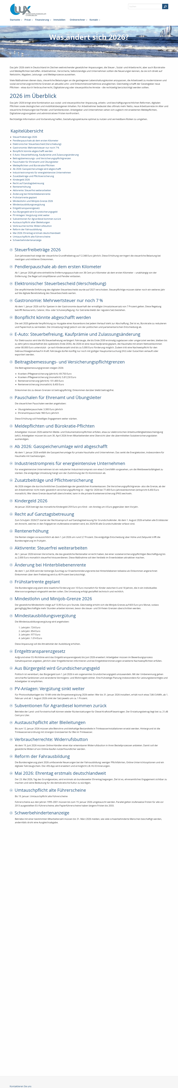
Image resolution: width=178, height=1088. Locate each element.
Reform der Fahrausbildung (27, 229)
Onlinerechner (77, 19)
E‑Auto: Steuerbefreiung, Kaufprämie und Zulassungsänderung (46, 154)
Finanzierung (42, 19)
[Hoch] (12, 249)
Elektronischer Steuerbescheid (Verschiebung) (37, 144)
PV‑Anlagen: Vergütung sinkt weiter (31, 215)
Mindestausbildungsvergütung (29, 204)
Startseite (15, 19)
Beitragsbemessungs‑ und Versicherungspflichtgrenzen (42, 158)
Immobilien (59, 19)
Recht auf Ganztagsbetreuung (28, 183)
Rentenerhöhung (22, 186)
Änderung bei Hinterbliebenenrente (31, 193)
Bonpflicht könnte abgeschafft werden (33, 151)
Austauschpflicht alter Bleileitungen (31, 222)
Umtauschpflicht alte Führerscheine (31, 236)
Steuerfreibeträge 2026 (25, 136)
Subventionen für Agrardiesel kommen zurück (37, 218)
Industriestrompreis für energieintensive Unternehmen (42, 172)
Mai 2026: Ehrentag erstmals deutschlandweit (36, 233)
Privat (27, 19)
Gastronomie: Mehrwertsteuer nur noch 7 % (36, 147)
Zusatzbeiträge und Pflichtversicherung (33, 176)
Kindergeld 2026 (21, 179)
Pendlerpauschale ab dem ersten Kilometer (35, 140)
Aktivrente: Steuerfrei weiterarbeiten (32, 190)
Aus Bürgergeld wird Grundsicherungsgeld (35, 211)
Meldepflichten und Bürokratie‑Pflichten (34, 165)
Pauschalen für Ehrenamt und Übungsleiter (35, 161)
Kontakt (94, 19)
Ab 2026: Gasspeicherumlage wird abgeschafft (37, 168)
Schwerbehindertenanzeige (27, 240)
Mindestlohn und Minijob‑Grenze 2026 (33, 201)
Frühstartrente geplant (25, 197)
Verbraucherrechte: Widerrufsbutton (32, 225)
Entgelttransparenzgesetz (26, 208)
